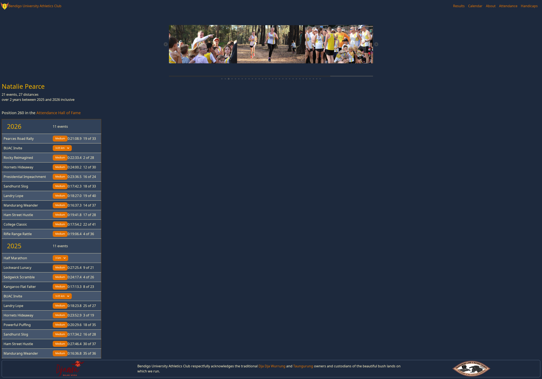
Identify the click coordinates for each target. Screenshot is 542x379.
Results (459, 6)
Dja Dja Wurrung (272, 366)
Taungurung (303, 366)
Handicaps (529, 6)
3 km (58, 258)
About (491, 6)
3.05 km (60, 148)
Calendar (475, 6)
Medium (60, 138)
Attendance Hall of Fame (58, 112)
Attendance (508, 6)
